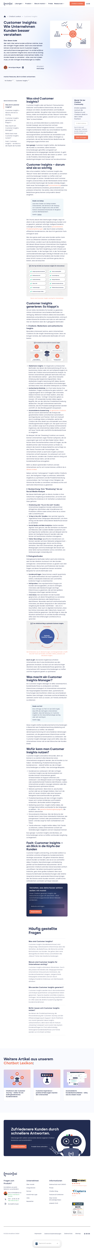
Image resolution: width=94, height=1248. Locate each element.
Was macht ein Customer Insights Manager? (12, 128)
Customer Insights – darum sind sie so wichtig (12, 113)
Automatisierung (54, 185)
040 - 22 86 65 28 (13, 1199)
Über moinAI (30, 1184)
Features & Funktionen (56, 1194)
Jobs (27, 1198)
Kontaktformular (13, 1204)
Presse (51, 1188)
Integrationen (30, 1188)
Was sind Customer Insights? (12, 106)
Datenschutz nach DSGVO (57, 1184)
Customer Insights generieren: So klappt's (12, 120)
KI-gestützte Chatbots (58, 410)
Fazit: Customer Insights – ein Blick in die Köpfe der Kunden (13, 143)
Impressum (38, 1233)
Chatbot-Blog (53, 1191)
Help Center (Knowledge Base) (55, 1199)
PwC (38, 720)
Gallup (39, 214)
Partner (28, 1191)
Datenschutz (68, 1233)
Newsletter (30, 1201)
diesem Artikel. (31, 469)
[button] (19, 3)
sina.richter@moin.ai (14, 1192)
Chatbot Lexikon (18, 1063)
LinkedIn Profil (53, 1203)
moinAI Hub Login (31, 1194)
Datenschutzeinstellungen (52, 1233)
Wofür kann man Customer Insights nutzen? (12, 136)
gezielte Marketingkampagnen (51, 809)
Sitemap (78, 1233)
